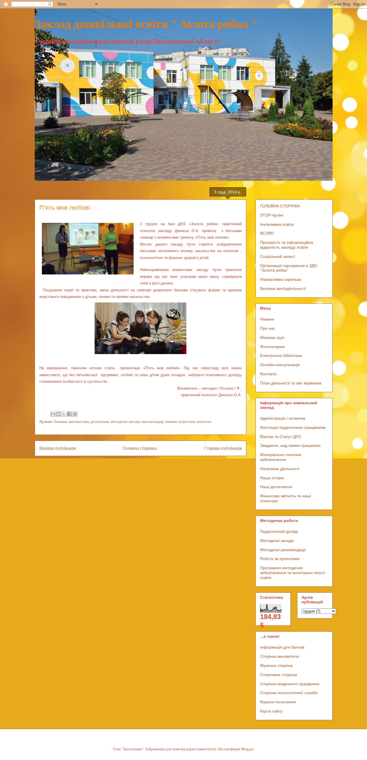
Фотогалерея (272, 346)
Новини (267, 319)
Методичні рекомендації (283, 549)
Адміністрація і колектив (282, 418)
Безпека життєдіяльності (283, 288)
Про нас (267, 328)
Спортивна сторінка (278, 674)
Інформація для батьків (282, 647)
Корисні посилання (278, 702)
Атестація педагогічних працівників (292, 427)
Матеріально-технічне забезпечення (280, 457)
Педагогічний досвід (279, 531)
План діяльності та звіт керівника (290, 383)
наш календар (152, 421)
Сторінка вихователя (279, 656)
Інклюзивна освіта (277, 224)
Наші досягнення (276, 486)
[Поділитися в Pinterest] (75, 414)
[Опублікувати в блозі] (58, 414)
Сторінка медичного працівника (289, 684)
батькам (60, 421)
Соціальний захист (277, 256)
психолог (204, 421)
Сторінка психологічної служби (289, 692)
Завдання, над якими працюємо (290, 445)
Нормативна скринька (280, 279)
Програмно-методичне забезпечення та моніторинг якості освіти (292, 572)
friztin (211, 748)
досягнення (100, 421)
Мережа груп (272, 337)
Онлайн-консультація (280, 364)
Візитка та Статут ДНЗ (280, 436)
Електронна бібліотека (281, 355)
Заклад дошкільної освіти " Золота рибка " (146, 23)
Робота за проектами (280, 558)
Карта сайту (271, 711)
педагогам (187, 421)
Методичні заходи (277, 540)
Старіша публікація (223, 448)
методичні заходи (125, 421)
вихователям (79, 421)
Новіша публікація (57, 448)
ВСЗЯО (267, 233)
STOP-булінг (272, 215)
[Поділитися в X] (64, 414)
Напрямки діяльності (279, 468)
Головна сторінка (140, 448)
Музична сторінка (276, 665)
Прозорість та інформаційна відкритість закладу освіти (286, 245)
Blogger (247, 748)
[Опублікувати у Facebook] (69, 414)
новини (171, 421)
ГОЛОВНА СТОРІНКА (280, 206)
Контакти (268, 374)
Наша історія (272, 478)
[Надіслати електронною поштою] (53, 414)
